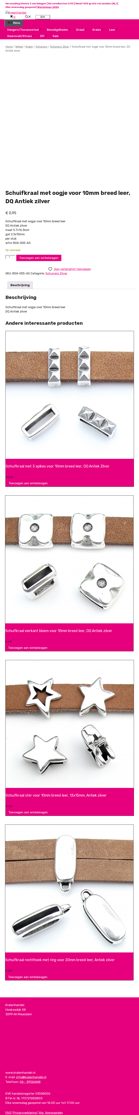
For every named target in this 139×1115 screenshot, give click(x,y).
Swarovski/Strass (19, 36)
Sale (55, 36)
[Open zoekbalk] (28, 17)
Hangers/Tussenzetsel (23, 29)
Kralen (96, 29)
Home (9, 46)
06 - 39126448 (30, 1082)
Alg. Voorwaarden (51, 1112)
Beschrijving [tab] (20, 285)
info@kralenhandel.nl (31, 1077)
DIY (42, 36)
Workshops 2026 (48, 7)
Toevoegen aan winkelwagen (38, 258)
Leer (112, 29)
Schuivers (41, 46)
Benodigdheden (57, 29)
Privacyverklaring (25, 1112)
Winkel (19, 46)
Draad (80, 29)
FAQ (8, 1112)
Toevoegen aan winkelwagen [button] (28, 483)
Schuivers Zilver (59, 46)
